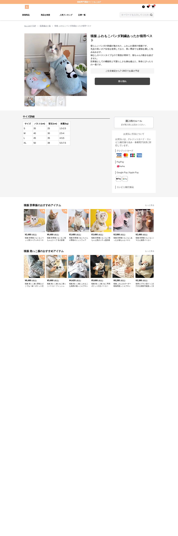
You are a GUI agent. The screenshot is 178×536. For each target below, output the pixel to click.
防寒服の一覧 (45, 26)
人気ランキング (66, 15)
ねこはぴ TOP (30, 26)
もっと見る (149, 205)
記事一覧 (82, 15)
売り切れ (122, 81)
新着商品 (26, 15)
